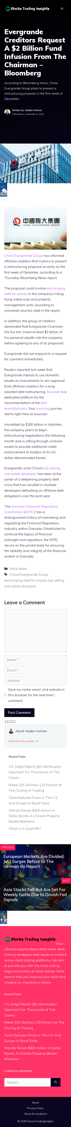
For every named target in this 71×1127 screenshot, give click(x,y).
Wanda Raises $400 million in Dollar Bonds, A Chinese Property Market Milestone (34, 816)
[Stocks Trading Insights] (27, 8)
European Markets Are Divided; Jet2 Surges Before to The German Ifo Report (33, 861)
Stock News (18, 569)
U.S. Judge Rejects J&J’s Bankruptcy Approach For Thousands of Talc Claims (35, 772)
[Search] (55, 1082)
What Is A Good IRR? (25, 829)
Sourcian (53, 392)
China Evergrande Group (23, 256)
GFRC (29, 512)
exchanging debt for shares (25, 580)
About (35, 1102)
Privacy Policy (35, 1108)
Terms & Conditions (35, 1113)
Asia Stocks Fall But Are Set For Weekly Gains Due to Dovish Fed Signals (35, 894)
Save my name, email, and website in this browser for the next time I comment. (36, 695)
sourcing (43, 408)
